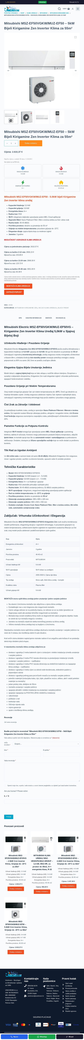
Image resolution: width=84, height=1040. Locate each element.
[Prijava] (73, 9)
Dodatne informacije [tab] (34, 318)
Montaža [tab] (49, 318)
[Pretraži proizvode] (59, 8)
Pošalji (8, 817)
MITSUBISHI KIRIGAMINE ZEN (26, 308)
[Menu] (78, 9)
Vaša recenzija (10, 760)
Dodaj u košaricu (31, 143)
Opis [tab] (20, 318)
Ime (6, 750)
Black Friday (63, 308)
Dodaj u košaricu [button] (16, 889)
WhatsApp (42, 2)
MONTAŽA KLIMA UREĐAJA (18, 286)
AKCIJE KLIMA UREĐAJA (47, 308)
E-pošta (46, 750)
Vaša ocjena (7, 744)
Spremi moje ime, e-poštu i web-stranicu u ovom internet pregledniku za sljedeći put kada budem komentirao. (42, 785)
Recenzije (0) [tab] (60, 318)
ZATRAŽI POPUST (14, 292)
